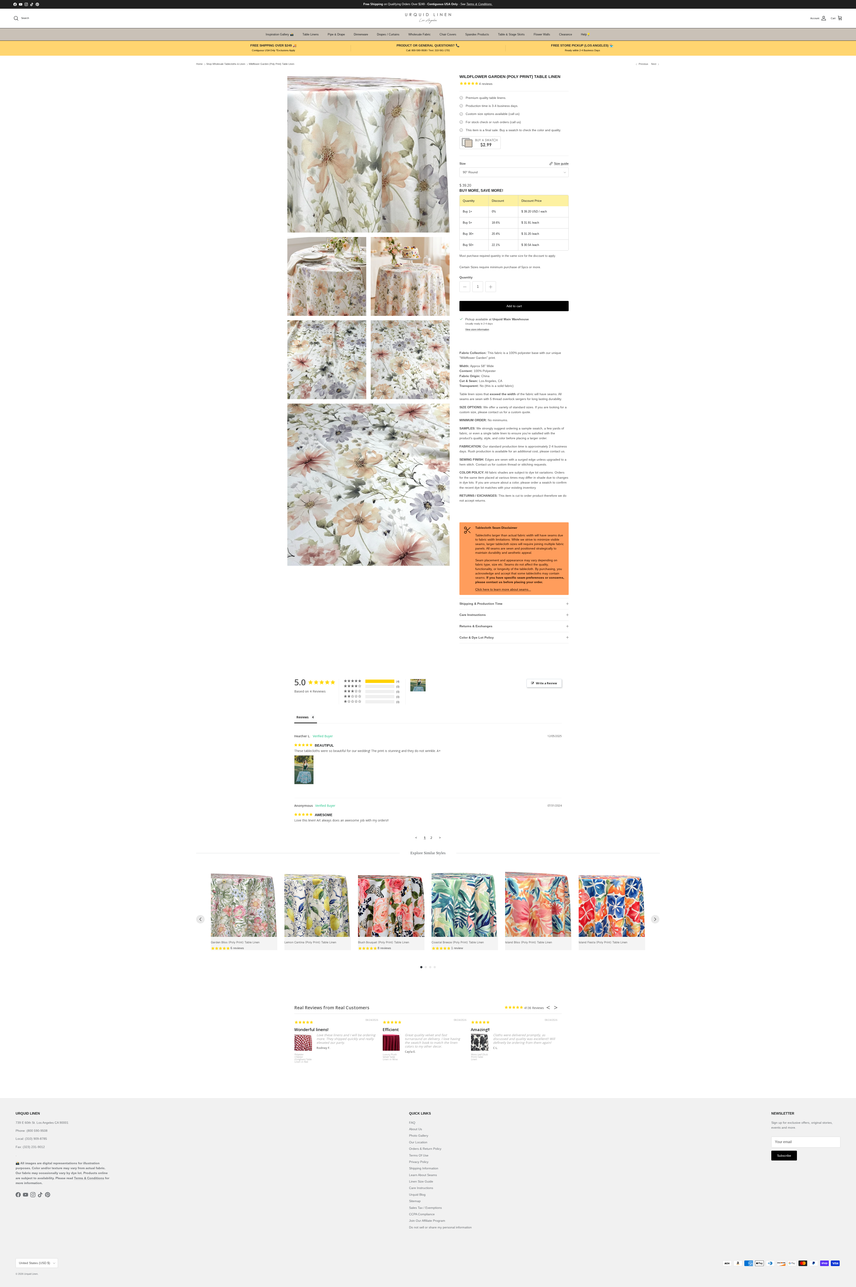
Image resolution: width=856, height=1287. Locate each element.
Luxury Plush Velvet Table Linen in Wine (390, 1057)
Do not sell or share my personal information (440, 1227)
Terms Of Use (418, 1155)
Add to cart (514, 306)
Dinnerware (361, 34)
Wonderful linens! (311, 1029)
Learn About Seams (423, 1175)
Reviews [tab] (302, 717)
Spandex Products (477, 34)
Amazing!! (480, 1029)
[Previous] (200, 919)
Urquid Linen (31, 1274)
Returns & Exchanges (475, 626)
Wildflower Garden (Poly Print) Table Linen (271, 64)
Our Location (418, 1142)
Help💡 (585, 34)
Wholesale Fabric (419, 34)
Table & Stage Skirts (511, 34)
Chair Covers (448, 34)
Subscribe (784, 1155)
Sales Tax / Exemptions (425, 1207)
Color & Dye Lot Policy (476, 637)
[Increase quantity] (490, 286)
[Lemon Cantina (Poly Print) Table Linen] (317, 903)
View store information (477, 329)
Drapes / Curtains (388, 34)
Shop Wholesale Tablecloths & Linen (225, 64)
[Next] (655, 919)
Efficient (391, 1029)
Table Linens (310, 34)
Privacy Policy (418, 1162)
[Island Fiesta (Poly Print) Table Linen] (612, 903)
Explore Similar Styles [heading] (428, 853)
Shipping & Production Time (480, 603)
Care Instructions (472, 615)
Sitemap (415, 1201)
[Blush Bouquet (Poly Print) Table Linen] (391, 903)
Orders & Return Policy (425, 1148)
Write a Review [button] (546, 683)
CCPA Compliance (422, 1214)
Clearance (565, 34)
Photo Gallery (418, 1135)
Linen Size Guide (421, 1181)
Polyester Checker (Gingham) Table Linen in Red (303, 1058)
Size (462, 163)
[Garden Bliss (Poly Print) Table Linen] (244, 903)
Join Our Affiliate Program (427, 1220)
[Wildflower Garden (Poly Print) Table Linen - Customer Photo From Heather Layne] (418, 685)
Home (199, 64)
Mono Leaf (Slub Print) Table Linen (479, 1057)
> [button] (440, 837)
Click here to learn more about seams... (503, 589)
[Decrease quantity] (464, 286)
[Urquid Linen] (428, 18)
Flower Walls (542, 34)
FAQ (412, 1122)
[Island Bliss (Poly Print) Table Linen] (538, 903)
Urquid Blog (417, 1194)
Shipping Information (423, 1168)
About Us (415, 1129)
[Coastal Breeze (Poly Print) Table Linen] (465, 903)
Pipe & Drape (336, 34)
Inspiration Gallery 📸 (280, 34)
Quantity (466, 277)
